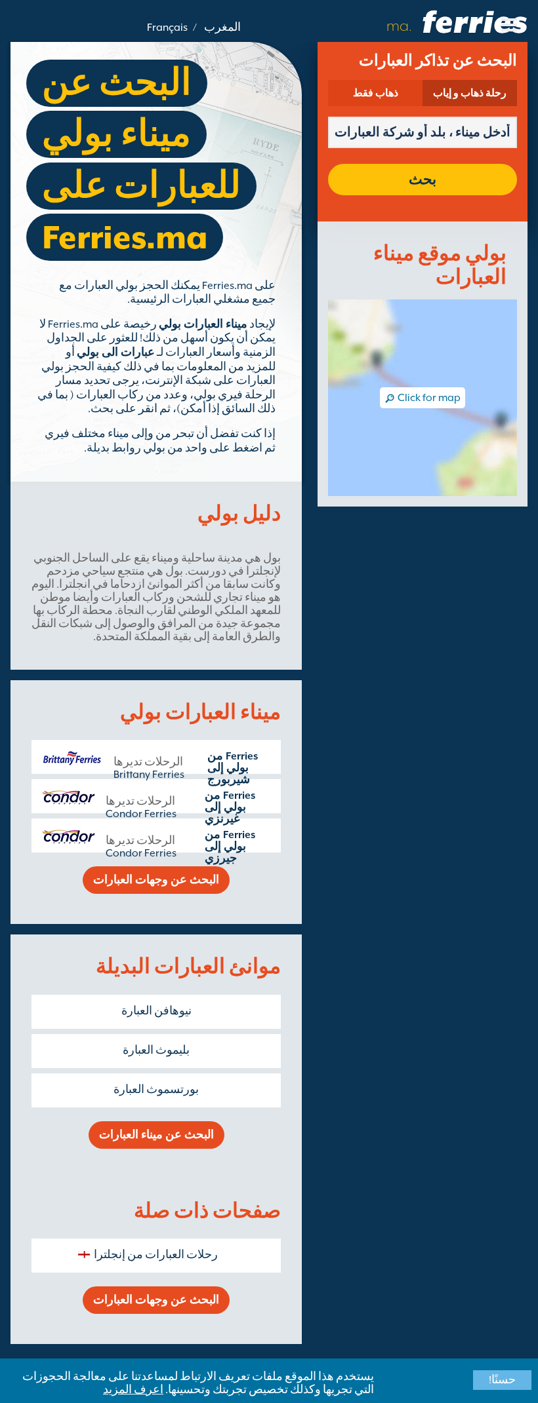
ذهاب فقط (375, 93)
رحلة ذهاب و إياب (470, 93)
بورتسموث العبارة (156, 1090)
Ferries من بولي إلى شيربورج (232, 768)
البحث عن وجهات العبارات (156, 880)
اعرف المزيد (133, 1390)
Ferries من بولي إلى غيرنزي (230, 807)
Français (167, 27)
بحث (422, 179)
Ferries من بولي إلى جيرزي (230, 846)
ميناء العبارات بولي (203, 324)
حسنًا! (502, 1380)
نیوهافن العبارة (156, 1011)
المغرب (222, 27)
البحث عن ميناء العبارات (156, 1135)
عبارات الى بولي (116, 352)
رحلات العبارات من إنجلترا (156, 1255)
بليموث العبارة (156, 1050)
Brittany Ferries (149, 774)
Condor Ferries (141, 814)
